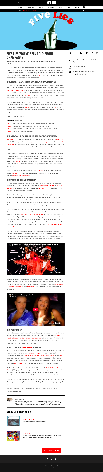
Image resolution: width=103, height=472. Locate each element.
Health (41, 7)
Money (61, 7)
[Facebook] (75, 53)
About (46, 465)
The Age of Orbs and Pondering (34, 421)
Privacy (51, 465)
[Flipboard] (81, 53)
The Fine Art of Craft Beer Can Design (20, 131)
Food (69, 7)
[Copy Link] (92, 53)
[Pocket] (86, 53)
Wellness (77, 7)
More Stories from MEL (51, 450)
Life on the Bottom (79, 67)
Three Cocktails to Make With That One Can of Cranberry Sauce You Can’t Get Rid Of (32, 128)
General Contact (51, 467)
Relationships (51, 7)
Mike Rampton (26, 10)
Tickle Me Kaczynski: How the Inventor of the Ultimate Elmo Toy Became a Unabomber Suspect (42, 436)
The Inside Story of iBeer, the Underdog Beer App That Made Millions (28, 126)
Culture (20, 7)
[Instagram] (97, 53)
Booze (20, 10)
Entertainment (30, 7)
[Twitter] (70, 53)
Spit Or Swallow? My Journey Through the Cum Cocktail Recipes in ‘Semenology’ (31, 123)
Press (57, 465)
